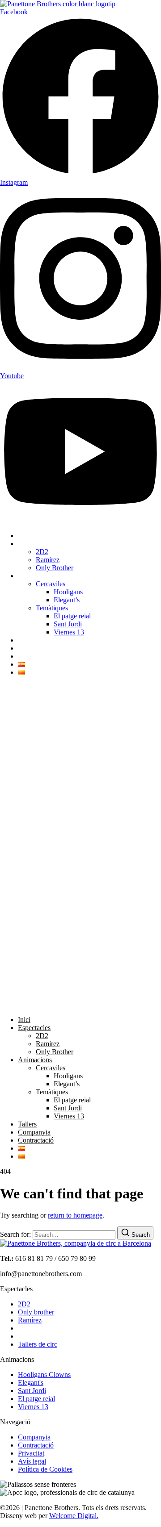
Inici (24, 535)
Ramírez (47, 559)
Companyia (34, 648)
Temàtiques (52, 608)
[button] (80, 846)
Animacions (35, 576)
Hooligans (68, 592)
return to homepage (75, 1215)
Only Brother (54, 568)
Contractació (36, 656)
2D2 (42, 551)
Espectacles (34, 543)
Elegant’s (67, 600)
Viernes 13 (69, 632)
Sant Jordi (68, 624)
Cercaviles (50, 584)
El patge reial (72, 616)
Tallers (27, 640)
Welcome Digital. (73, 1515)
